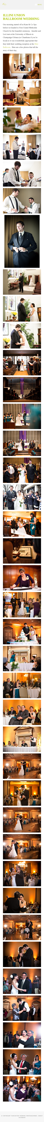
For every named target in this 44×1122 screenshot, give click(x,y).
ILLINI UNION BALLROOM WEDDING (21, 17)
